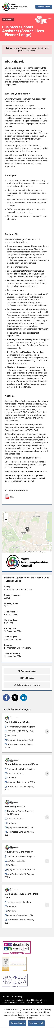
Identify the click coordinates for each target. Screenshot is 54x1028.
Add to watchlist (28, 671)
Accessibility (16, 996)
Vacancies (7, 19)
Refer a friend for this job (28, 685)
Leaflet (27, 552)
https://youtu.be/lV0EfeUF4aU (25, 430)
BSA (12, 496)
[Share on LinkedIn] (23, 697)
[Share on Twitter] (14, 697)
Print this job (28, 678)
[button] (27, 529)
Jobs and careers (43, 7)
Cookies (5, 996)
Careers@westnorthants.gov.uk (19, 481)
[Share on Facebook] (6, 697)
